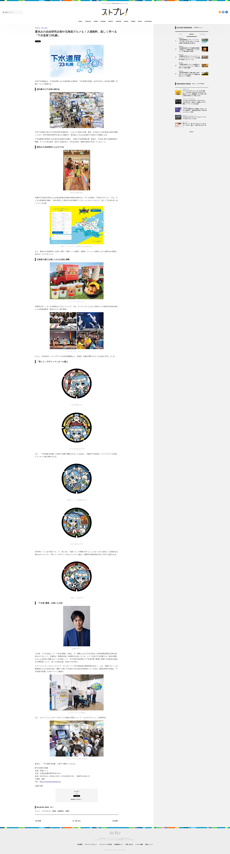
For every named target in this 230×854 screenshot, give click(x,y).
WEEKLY (191, 34)
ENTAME (103, 21)
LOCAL (80, 21)
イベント (37, 811)
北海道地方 (61, 811)
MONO (96, 21)
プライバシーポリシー (91, 844)
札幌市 (67, 811)
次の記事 (115, 821)
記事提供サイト (118, 844)
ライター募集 (139, 844)
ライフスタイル (46, 811)
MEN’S (140, 21)
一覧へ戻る (77, 821)
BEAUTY (110, 21)
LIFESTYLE (88, 21)
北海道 (54, 811)
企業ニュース (149, 844)
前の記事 (38, 821)
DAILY (180, 34)
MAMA (126, 21)
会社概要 (79, 844)
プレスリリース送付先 (105, 844)
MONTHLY (202, 34)
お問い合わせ (129, 844)
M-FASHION (148, 21)
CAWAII (133, 21)
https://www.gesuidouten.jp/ (50, 782)
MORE (191, 132)
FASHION (118, 21)
